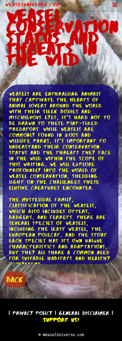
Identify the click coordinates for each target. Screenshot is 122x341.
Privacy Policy (32, 313)
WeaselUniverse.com (32, 5)
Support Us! (61, 319)
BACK (15, 279)
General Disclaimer (84, 313)
